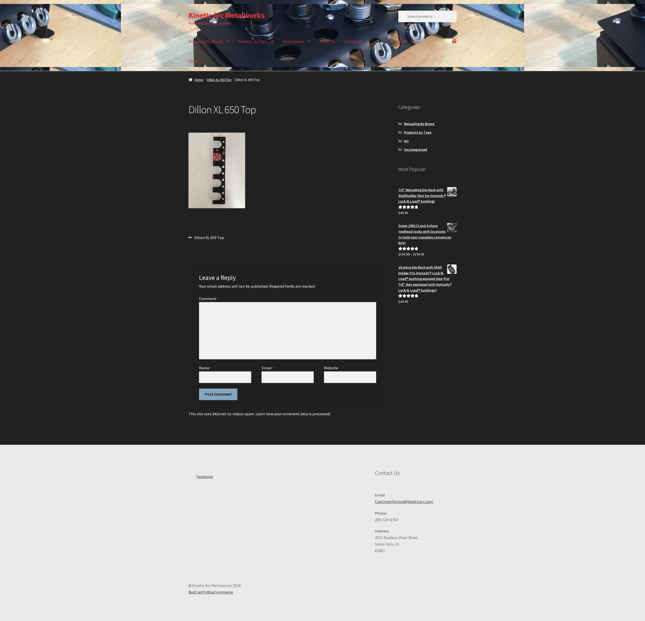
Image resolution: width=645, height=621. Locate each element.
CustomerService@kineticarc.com (404, 501)
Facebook (205, 476)
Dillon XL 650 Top (219, 79)
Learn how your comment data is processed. (293, 413)
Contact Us (353, 41)
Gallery (194, 61)
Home (199, 79)
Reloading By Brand (205, 41)
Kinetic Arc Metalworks (226, 15)
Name (205, 367)
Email (268, 367)
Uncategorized (415, 149)
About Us (327, 41)
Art (406, 141)
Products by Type (252, 41)
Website (331, 367)
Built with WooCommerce (210, 592)
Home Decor (293, 41)
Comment (209, 298)
